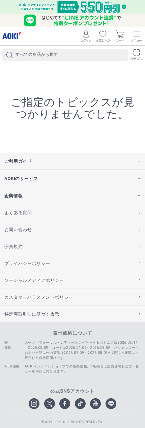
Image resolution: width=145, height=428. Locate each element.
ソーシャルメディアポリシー (34, 280)
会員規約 (13, 246)
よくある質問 (18, 212)
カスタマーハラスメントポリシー (38, 297)
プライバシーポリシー (27, 263)
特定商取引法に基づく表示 (31, 314)
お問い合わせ (18, 229)
